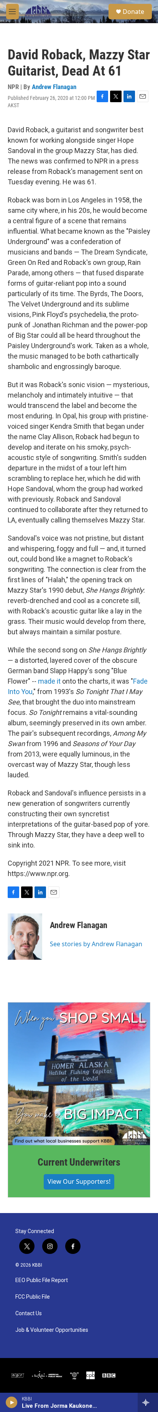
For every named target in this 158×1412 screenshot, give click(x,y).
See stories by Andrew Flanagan (96, 944)
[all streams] (148, 1402)
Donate (133, 11)
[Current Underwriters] (79, 1074)
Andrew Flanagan (54, 87)
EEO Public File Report (41, 1280)
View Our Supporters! (79, 1181)
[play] (11, 1402)
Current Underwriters (79, 1162)
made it (48, 681)
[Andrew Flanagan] (25, 936)
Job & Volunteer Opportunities (51, 1330)
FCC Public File (32, 1297)
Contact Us (28, 1313)
